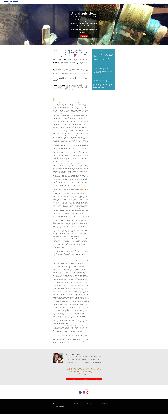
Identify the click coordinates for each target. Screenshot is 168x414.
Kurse (154, 3)
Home (134, 3)
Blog (159, 3)
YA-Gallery (147, 3)
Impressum (103, 406)
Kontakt (164, 3)
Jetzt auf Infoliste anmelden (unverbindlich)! (84, 379)
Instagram (71, 406)
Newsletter (71, 408)
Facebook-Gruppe (72, 405)
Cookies (103, 407)
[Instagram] (84, 393)
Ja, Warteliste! (84, 36)
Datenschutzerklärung (105, 405)
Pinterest (71, 407)
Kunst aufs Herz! (84, 13)
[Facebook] (80, 393)
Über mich (140, 3)
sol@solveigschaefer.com (60, 406)
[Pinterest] (87, 393)
